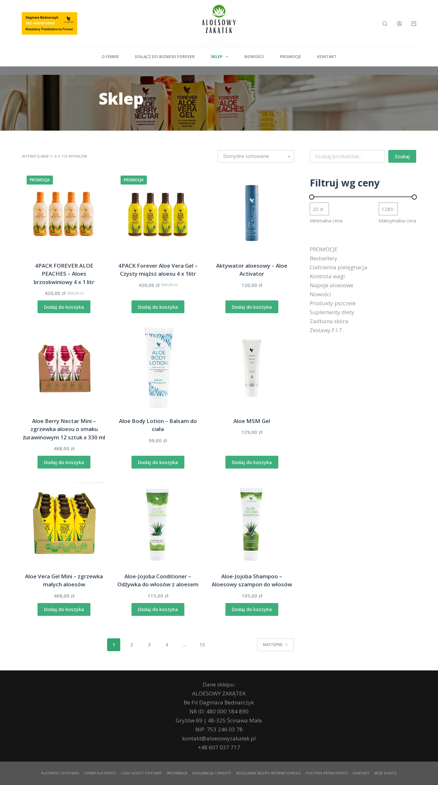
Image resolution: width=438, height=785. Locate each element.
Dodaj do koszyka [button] (64, 307)
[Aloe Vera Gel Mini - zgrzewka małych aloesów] (64, 523)
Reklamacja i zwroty (211, 773)
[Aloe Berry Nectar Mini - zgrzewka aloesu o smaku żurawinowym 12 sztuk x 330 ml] (64, 368)
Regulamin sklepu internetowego (268, 773)
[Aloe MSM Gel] (252, 368)
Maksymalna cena (397, 220)
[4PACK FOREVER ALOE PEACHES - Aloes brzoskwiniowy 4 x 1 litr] (64, 213)
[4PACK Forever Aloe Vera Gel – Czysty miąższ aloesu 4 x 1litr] (158, 213)
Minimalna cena (326, 220)
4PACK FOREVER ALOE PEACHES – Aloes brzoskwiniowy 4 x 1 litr (64, 274)
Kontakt (326, 56)
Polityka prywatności (327, 773)
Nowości (254, 56)
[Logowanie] (399, 23)
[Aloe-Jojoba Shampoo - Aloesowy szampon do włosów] (252, 523)
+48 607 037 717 (219, 747)
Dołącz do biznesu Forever (165, 56)
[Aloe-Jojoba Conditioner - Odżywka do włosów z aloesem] (158, 523)
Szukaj (402, 156)
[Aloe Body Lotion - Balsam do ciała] (158, 368)
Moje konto (385, 773)
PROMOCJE (290, 56)
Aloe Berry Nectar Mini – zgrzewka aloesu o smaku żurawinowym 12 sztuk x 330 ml (64, 429)
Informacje (177, 773)
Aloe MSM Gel (251, 421)
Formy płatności (100, 773)
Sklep (217, 56)
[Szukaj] (385, 23)
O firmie (110, 56)
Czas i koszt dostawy (141, 773)
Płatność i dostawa (60, 773)
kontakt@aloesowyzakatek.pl (219, 738)
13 (202, 645)
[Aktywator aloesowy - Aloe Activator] (252, 213)
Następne (272, 644)
